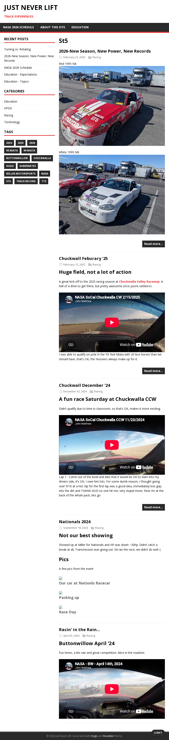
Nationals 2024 (74, 521)
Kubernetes (28, 166)
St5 (8, 181)
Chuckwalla (42, 158)
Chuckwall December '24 (84, 385)
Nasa (44, 173)
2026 (32, 143)
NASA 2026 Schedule (18, 68)
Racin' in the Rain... (79, 629)
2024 (9, 143)
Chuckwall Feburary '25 (83, 258)
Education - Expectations (20, 74)
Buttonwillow (17, 158)
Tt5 (43, 181)
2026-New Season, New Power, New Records (105, 51)
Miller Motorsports (20, 173)
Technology (12, 122)
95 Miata (12, 150)
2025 (20, 143)
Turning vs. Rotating (17, 49)
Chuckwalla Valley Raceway (139, 281)
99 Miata (29, 150)
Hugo (10, 166)
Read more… (153, 244)
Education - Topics (16, 81)
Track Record (26, 181)
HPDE (8, 108)
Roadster (108, 736)
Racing (97, 57)
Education (10, 101)
